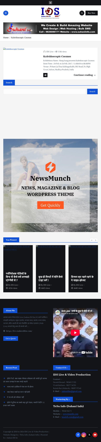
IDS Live (49, 51)
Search (9, 82)
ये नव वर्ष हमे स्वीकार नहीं (15, 397)
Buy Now (91, 13)
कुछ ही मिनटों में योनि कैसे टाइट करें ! (50, 278)
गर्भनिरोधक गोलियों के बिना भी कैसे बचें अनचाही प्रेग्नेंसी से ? (17, 277)
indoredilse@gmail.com (72, 391)
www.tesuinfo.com (70, 414)
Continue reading (84, 74)
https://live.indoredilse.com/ (19, 331)
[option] (18, 268)
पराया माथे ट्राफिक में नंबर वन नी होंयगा (20, 387)
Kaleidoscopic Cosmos (21, 37)
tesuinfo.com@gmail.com (72, 417)
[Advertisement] (50, 116)
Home (6, 37)
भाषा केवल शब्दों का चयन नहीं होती (18, 392)
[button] (92, 240)
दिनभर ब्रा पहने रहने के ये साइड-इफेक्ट (82, 278)
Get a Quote (11, 338)
